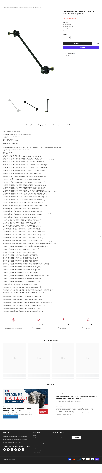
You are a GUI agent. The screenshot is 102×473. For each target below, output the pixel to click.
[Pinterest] (12, 449)
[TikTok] (15, 449)
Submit (77, 437)
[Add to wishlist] (94, 43)
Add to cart (77, 43)
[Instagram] (8, 449)
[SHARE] (97, 43)
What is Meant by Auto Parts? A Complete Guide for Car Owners (74, 410)
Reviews (69, 125)
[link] (14, 376)
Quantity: (65, 34)
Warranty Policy (58, 125)
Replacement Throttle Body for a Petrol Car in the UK (18, 410)
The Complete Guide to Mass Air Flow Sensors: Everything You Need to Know (76, 397)
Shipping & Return (43, 125)
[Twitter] (23, 449)
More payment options (81, 50)
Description (30, 125)
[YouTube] (19, 449)
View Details (10, 417)
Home (4, 7)
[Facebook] (4, 449)
